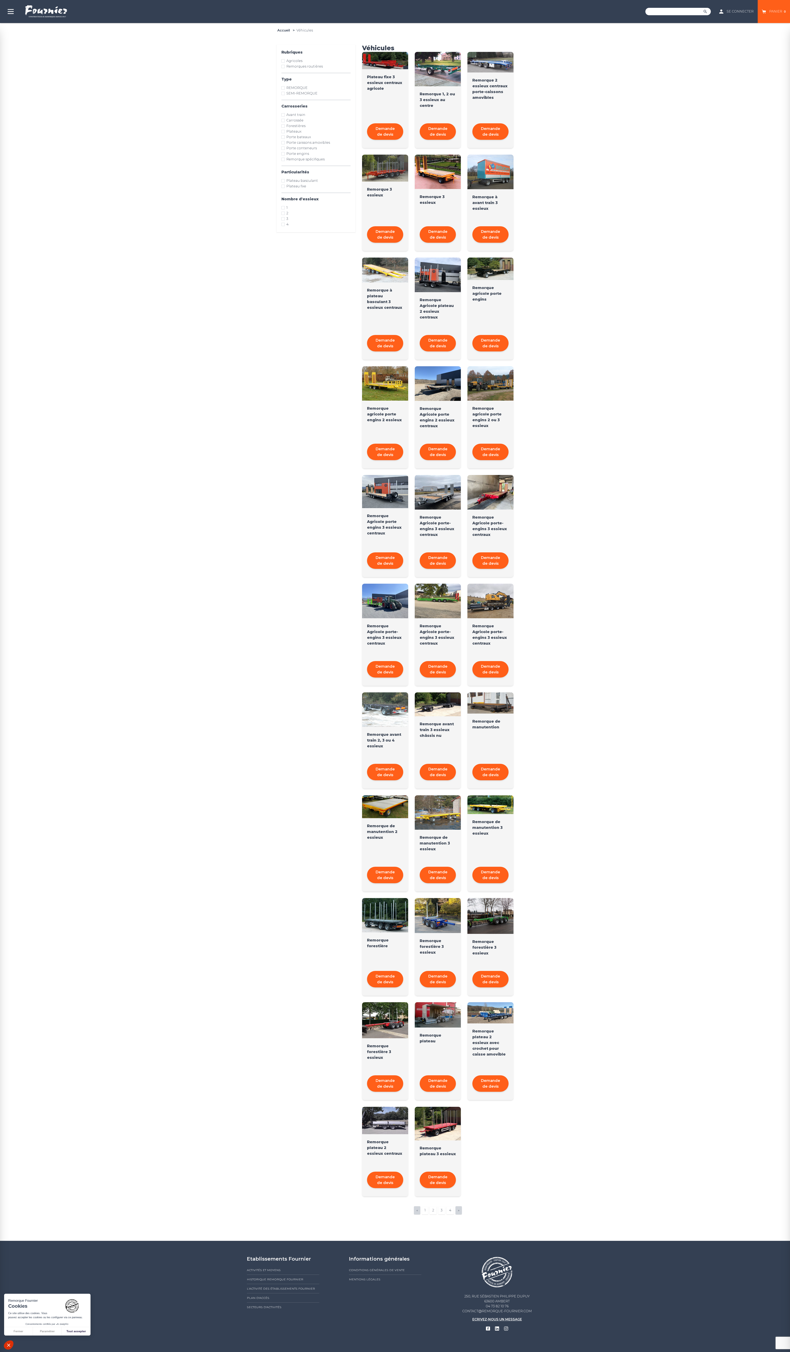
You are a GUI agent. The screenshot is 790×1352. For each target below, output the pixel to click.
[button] (9, 1345)
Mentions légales (364, 1279)
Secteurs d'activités (264, 1307)
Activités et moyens (264, 1270)
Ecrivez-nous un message (497, 1319)
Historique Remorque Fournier (275, 1279)
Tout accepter (76, 1331)
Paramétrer (47, 1331)
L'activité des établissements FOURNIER (281, 1288)
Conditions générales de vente (377, 1270)
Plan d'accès (258, 1298)
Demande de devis (385, 131)
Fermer (18, 1331)
